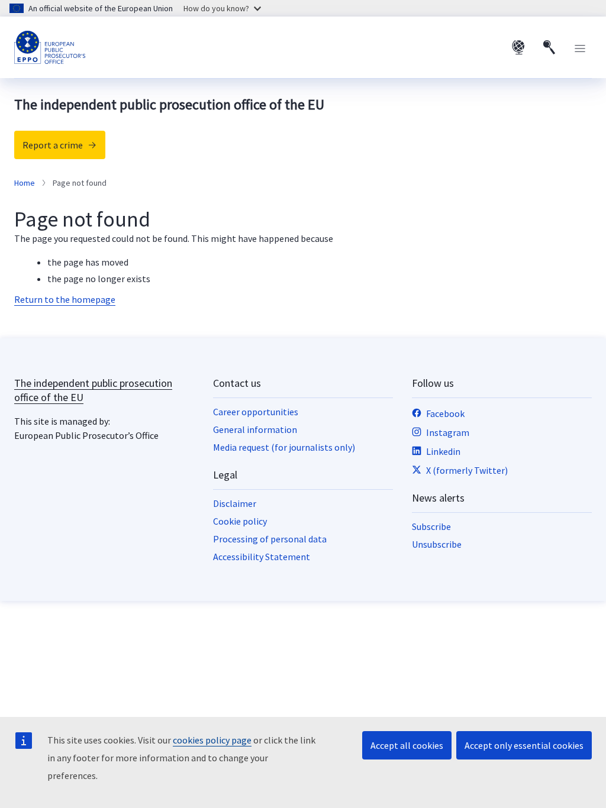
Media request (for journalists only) (284, 447)
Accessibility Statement (261, 557)
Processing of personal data (270, 539)
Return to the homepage (64, 299)
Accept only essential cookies (524, 745)
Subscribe (431, 526)
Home (24, 183)
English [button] (518, 47)
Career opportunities (255, 412)
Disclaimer (234, 503)
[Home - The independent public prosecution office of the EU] (49, 47)
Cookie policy (240, 521)
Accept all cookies (406, 745)
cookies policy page (212, 740)
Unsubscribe (437, 544)
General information (255, 429)
